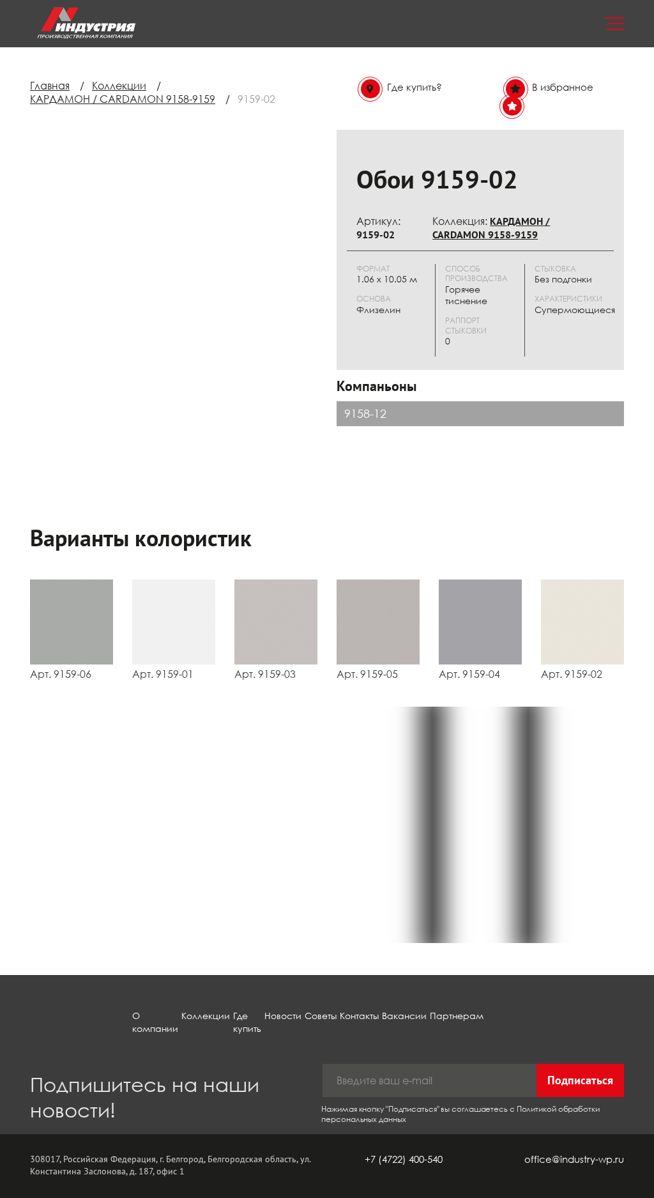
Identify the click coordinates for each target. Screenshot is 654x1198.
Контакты (359, 1015)
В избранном (563, 104)
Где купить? (414, 87)
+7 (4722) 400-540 (404, 1159)
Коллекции (119, 85)
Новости (282, 1015)
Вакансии (404, 1015)
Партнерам (456, 1015)
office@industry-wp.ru (574, 1159)
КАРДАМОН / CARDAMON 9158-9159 (122, 99)
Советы (321, 1015)
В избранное (562, 87)
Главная (50, 85)
